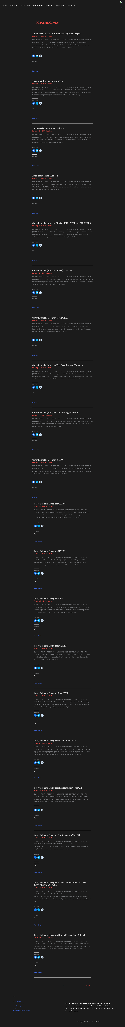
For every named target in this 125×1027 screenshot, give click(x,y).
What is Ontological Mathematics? (22, 1010)
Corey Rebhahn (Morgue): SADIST (50, 503)
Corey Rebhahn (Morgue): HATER (49, 551)
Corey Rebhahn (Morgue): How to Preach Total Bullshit (59, 935)
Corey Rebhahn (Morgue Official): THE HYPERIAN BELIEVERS (61, 223)
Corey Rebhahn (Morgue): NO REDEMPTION (55, 740)
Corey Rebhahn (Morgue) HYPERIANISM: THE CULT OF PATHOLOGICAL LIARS (60, 883)
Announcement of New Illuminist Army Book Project (56, 33)
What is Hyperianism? (18, 1004)
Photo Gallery (60, 5)
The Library (71, 5)
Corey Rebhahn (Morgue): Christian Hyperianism (55, 412)
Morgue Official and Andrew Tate (47, 81)
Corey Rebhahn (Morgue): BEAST (49, 598)
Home (5, 5)
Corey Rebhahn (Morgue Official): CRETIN (52, 270)
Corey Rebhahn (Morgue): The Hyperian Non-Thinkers (57, 365)
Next (88, 985)
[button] (118, 5)
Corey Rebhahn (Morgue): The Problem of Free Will (57, 835)
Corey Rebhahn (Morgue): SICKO (47, 459)
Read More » (36, 71)
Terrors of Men (25, 5)
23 (63, 985)
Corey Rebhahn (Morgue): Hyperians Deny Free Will (58, 787)
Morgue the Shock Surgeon (45, 175)
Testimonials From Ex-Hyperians (42, 5)
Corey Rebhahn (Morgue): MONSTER (51, 693)
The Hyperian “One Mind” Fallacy (48, 128)
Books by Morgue (17, 1006)
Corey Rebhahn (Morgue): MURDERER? (50, 317)
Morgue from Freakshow (19, 1008)
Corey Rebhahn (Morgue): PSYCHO (50, 645)
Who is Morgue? (17, 1001)
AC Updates (13, 5)
